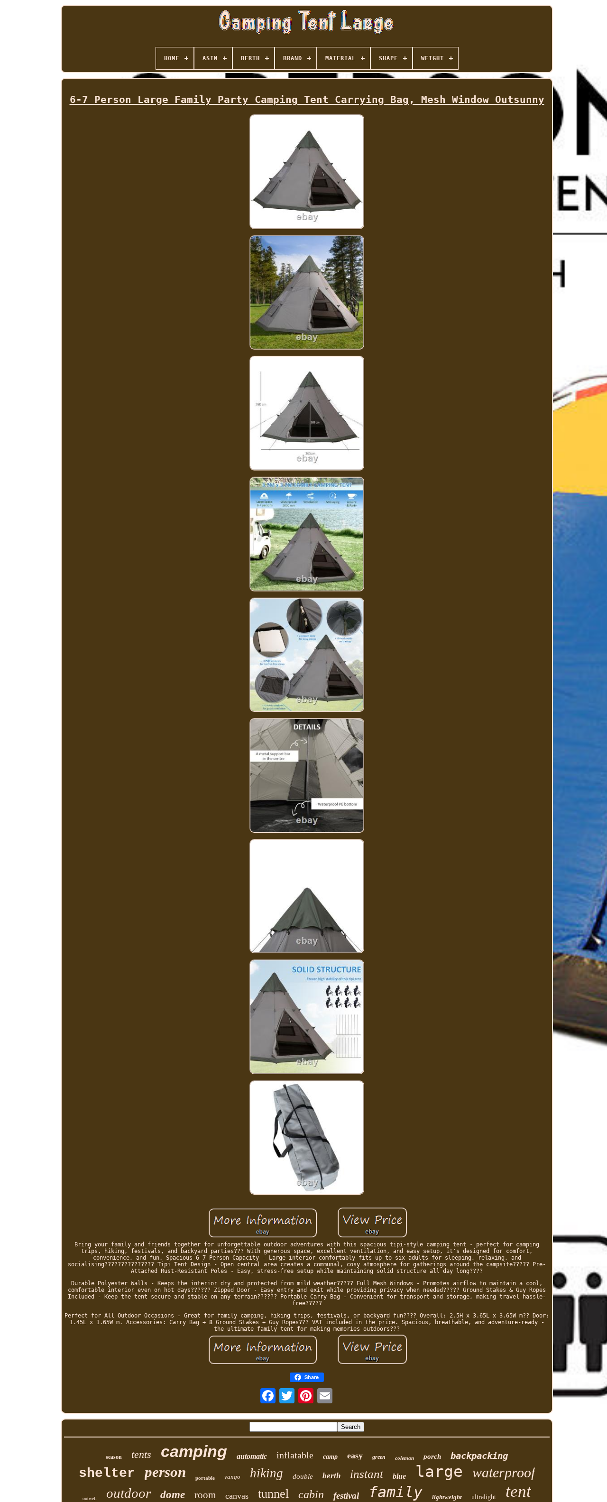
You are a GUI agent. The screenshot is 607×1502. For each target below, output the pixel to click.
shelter (107, 1473)
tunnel (273, 1494)
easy (355, 1455)
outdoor (128, 1493)
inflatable (294, 1455)
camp (330, 1456)
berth (331, 1475)
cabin (311, 1494)
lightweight (447, 1497)
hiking (266, 1473)
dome (172, 1495)
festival (346, 1496)
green (379, 1457)
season (114, 1457)
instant (366, 1473)
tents (141, 1454)
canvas (236, 1496)
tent (518, 1491)
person (165, 1472)
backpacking (479, 1455)
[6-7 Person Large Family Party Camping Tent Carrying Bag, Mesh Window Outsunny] (306, 172)
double (303, 1476)
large (439, 1471)
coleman (404, 1458)
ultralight (483, 1497)
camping (194, 1451)
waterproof (503, 1472)
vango (232, 1476)
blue (399, 1476)
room (205, 1495)
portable (205, 1478)
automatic (252, 1456)
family (395, 1492)
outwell (90, 1498)
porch (432, 1456)
